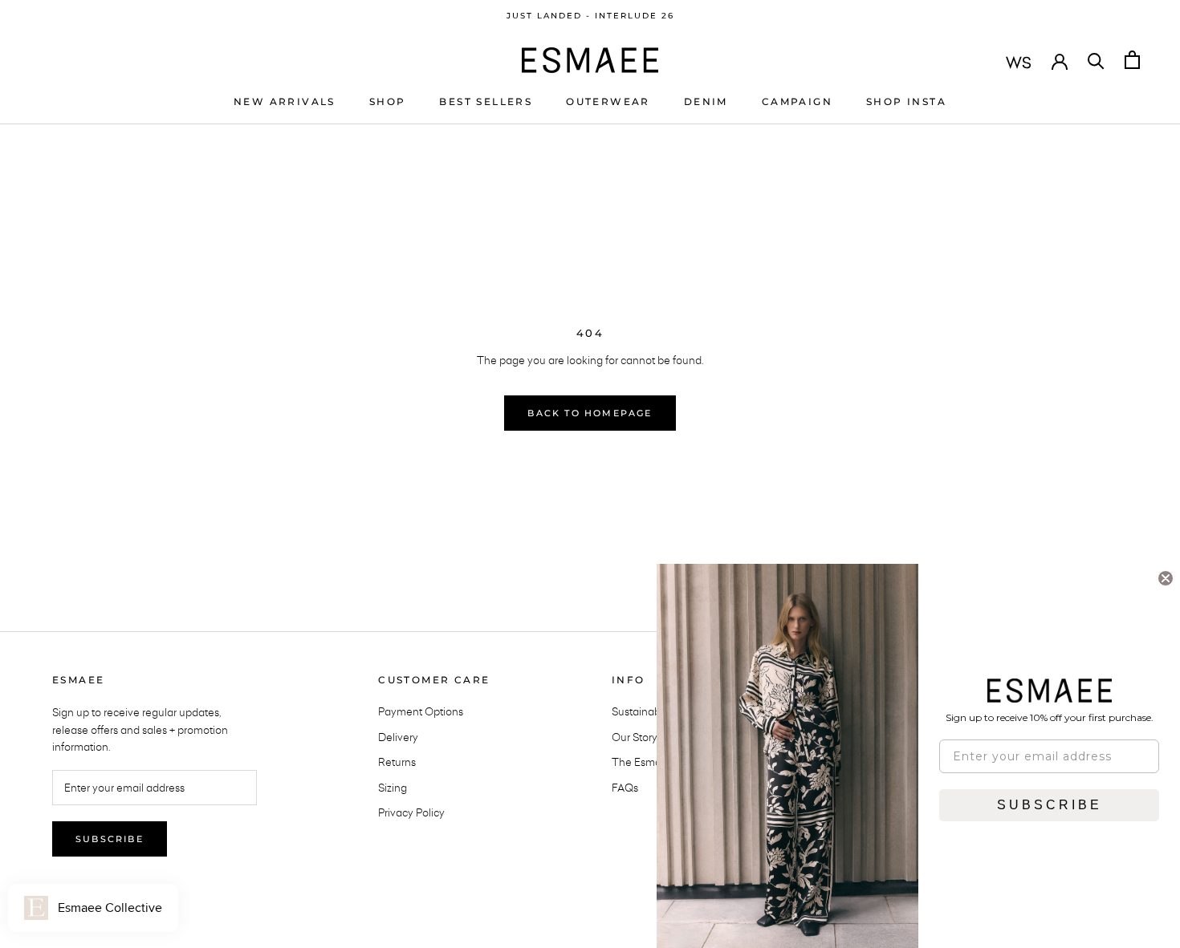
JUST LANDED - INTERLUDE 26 (590, 15)
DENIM (706, 101)
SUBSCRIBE (1049, 805)
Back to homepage (589, 413)
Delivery (398, 737)
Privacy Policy (411, 812)
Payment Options (420, 711)
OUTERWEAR (608, 101)
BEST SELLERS (485, 101)
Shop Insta (906, 101)
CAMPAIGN (797, 101)
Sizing (392, 787)
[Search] (1096, 59)
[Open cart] (1132, 60)
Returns (397, 762)
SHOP (387, 101)
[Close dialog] (1166, 578)
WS (1018, 62)
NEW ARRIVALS (285, 101)
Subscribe (109, 839)
